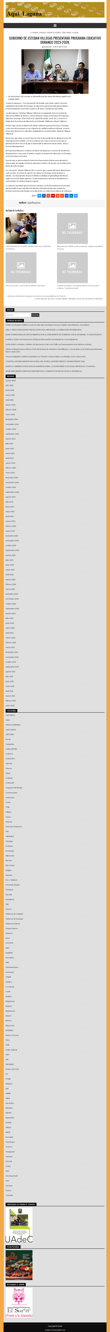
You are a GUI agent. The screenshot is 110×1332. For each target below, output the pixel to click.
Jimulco (9, 982)
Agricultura (10, 715)
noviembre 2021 (12, 657)
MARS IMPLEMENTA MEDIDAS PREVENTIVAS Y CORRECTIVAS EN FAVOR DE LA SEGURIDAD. (44, 371)
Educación (42, 33)
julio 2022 (9, 618)
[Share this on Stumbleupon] (62, 196)
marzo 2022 (10, 638)
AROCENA (10, 734)
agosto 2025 (11, 439)
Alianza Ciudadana (13, 725)
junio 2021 (10, 681)
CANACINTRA (11, 749)
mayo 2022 (10, 628)
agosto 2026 (11, 381)
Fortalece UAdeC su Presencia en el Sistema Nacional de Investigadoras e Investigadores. (42, 339)
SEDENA (9, 1108)
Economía (10, 851)
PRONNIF (10, 1064)
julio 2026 (9, 385)
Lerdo (8, 992)
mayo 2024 (10, 512)
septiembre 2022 (12, 609)
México (9, 1021)
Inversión (10, 972)
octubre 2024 (11, 487)
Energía (9, 875)
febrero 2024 (11, 526)
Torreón (9, 1147)
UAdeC (8, 1166)
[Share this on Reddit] (57, 196)
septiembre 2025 (12, 434)
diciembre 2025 (12, 419)
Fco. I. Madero (11, 880)
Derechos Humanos (14, 827)
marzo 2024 (10, 521)
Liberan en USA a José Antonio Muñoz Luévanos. (25, 286)
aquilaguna (47, 47)
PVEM (8, 1079)
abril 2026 (10, 400)
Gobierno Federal (13, 924)
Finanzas (9, 890)
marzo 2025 (10, 463)
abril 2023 (10, 575)
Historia (9, 933)
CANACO (9, 754)
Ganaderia (10, 899)
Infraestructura (12, 967)
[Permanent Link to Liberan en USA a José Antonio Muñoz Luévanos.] (29, 267)
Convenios (10, 798)
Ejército (9, 861)
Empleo (9, 870)
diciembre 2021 (12, 652)
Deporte (9, 822)
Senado (9, 1123)
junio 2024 (10, 507)
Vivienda (9, 1195)
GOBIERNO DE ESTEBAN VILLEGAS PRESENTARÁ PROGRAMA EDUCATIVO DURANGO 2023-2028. (55, 40)
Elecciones (10, 865)
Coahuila (9, 778)
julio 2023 (9, 560)
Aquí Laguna (11, 730)
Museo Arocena (12, 1035)
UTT (7, 1181)
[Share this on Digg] (67, 196)
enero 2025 (10, 473)
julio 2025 (9, 444)
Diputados (10, 836)
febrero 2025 (11, 468)
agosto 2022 (11, 613)
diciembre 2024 (12, 478)
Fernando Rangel (12, 885)
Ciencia (9, 768)
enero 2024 (10, 531)
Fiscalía (9, 895)
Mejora (8, 1016)
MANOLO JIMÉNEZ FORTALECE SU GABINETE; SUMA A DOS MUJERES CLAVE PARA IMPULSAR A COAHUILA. (51, 366)
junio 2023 (10, 565)
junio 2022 (10, 623)
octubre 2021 (11, 662)
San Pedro (10, 1103)
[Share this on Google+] (48, 196)
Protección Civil (12, 1069)
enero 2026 (10, 414)
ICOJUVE (9, 943)
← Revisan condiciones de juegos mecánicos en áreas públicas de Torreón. (36, 296)
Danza (8, 817)
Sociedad (9, 1137)
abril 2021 (9, 691)
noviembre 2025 (12, 424)
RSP (7, 1089)
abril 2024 (10, 516)
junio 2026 (10, 390)
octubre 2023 (11, 545)
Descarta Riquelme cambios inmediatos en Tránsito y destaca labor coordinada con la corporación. (46, 357)
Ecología (9, 846)
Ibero (8, 938)
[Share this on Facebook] (44, 196)
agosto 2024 (11, 497)
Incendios (10, 958)
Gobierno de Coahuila (14, 914)
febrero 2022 (11, 643)
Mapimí (9, 1006)
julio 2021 (9, 676)
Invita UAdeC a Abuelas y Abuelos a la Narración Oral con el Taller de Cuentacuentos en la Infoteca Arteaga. (49, 344)
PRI (7, 1060)
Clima (8, 773)
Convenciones (11, 793)
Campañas (10, 744)
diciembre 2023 (12, 536)
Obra (8, 1040)
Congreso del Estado (14, 788)
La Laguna (75, 33)
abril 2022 (10, 633)
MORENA (9, 1030)
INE (7, 962)
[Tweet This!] (39, 196)
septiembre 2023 (12, 550)
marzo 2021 (10, 696)
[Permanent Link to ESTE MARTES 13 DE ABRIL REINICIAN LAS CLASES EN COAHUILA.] (29, 228)
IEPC (8, 948)
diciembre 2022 (12, 594)
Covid (8, 802)
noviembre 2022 (12, 599)
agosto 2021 (10, 672)
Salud (8, 1098)
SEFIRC (9, 1113)
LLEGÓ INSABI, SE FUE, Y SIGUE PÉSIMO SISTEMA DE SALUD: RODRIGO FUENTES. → (69, 299)
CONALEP (10, 783)
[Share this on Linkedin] (71, 196)
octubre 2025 (11, 429)
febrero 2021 (11, 701)
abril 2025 (10, 458)
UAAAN (9, 1161)
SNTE (8, 1132)
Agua (8, 720)
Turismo (9, 1157)
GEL (7, 904)
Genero (9, 909)
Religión (9, 1084)
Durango (35, 33)
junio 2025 (10, 449)
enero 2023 (10, 589)
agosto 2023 (11, 555)
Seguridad (10, 1118)
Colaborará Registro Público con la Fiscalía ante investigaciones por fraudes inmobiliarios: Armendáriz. (48, 325)
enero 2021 (10, 706)
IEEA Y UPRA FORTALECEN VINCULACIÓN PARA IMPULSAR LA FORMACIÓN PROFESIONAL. (44, 330)
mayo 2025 (10, 453)
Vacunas (9, 1186)
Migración (10, 1026)
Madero (9, 996)
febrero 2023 (11, 584)
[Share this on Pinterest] (53, 196)
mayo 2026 (10, 395)
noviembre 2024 (12, 482)
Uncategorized (12, 1176)
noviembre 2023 (12, 541)
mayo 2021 (10, 686)
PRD (7, 1055)
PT (7, 1074)
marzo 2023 (10, 580)
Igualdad (9, 953)
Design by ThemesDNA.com (55, 1330)
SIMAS (8, 1127)
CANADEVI (10, 759)
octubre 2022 (11, 604)
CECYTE (9, 764)
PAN (7, 1045)
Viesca (8, 1190)
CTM (7, 807)
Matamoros (10, 1011)
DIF (7, 831)
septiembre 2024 (12, 492)
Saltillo (8, 1093)
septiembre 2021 (12, 667)
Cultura (8, 812)
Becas (8, 739)
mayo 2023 (10, 570)
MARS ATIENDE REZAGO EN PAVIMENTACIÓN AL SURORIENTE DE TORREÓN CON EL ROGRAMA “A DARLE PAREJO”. (54, 335)
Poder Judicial (11, 1050)
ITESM (8, 977)
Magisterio (10, 1001)
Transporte (10, 1152)
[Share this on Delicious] (76, 196)
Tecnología (10, 1142)
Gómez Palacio (66, 33)
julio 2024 (9, 502)
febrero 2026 (11, 410)
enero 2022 (10, 647)
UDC (7, 1171)
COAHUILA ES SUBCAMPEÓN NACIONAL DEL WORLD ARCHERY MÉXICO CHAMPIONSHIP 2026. (45, 361)
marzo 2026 (10, 405)
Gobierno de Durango (54, 33)
